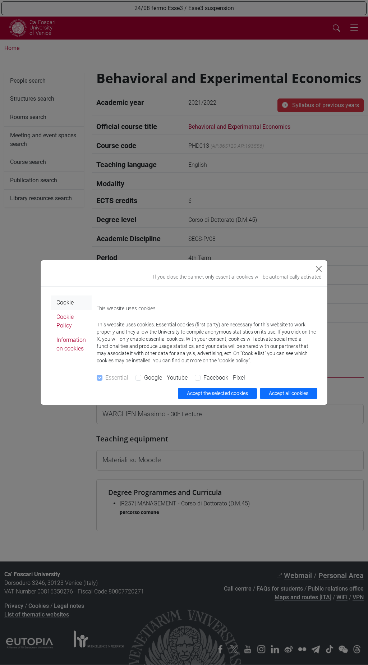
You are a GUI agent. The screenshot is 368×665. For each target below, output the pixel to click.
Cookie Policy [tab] (65, 321)
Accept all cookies (288, 393)
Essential (116, 377)
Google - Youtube (166, 377)
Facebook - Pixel (224, 377)
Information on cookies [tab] (71, 344)
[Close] (319, 269)
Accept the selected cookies (217, 393)
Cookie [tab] (65, 302)
